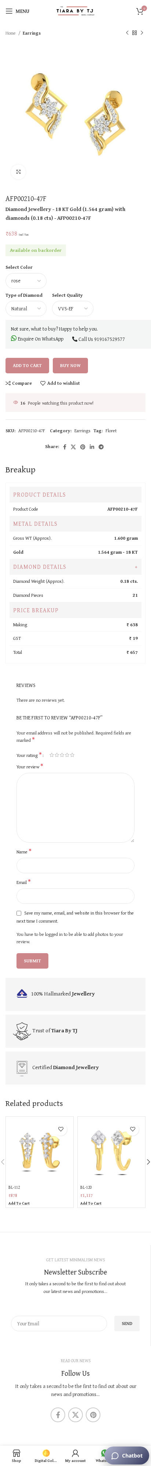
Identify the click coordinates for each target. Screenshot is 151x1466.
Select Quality (67, 295)
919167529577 (109, 339)
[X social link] (73, 447)
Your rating (29, 755)
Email (23, 882)
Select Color (19, 267)
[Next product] (142, 33)
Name (24, 852)
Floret (111, 430)
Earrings (32, 32)
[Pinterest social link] (83, 447)
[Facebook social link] (65, 447)
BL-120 (86, 1187)
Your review (29, 767)
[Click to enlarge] (18, 172)
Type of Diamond (24, 295)
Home (10, 32)
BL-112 (14, 1187)
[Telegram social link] (101, 447)
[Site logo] (75, 10)
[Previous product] (127, 33)
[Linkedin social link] (92, 447)
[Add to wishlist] (60, 1129)
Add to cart (27, 365)
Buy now (70, 365)
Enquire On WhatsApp (40, 338)
